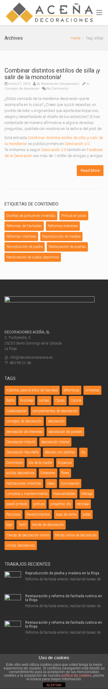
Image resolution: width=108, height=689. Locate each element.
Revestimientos (38, 514)
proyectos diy (60, 504)
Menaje (86, 494)
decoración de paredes (65, 432)
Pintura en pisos (73, 216)
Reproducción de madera (61, 236)
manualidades (64, 494)
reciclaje (83, 504)
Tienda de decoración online (27, 535)
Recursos (13, 514)
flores (65, 473)
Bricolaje (26, 400)
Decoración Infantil (20, 442)
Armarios (92, 390)
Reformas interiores (21, 236)
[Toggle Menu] (99, 13)
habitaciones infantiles (23, 483)
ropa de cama (66, 514)
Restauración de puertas (67, 247)
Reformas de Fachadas (24, 226)
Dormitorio (14, 463)
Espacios (65, 463)
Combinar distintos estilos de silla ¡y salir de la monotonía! (52, 74)
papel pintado (17, 504)
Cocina (75, 400)
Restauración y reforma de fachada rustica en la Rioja (63, 598)
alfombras (72, 390)
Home (75, 38)
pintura (39, 504)
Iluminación (70, 483)
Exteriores (48, 473)
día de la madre (40, 463)
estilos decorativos (20, 473)
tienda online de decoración (76, 535)
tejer (9, 525)
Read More (90, 170)
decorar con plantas (60, 452)
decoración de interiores (24, 432)
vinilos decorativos (20, 545)
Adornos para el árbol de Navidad (32, 390)
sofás (86, 514)
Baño (10, 400)
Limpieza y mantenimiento (27, 494)
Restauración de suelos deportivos (32, 257)
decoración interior (55, 442)
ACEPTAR (54, 685)
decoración (56, 421)
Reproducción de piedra (24, 247)
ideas (51, 483)
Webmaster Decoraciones (60, 84)
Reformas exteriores (63, 226)
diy (83, 452)
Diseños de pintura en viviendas (31, 216)
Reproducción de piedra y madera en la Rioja (62, 573)
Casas (60, 400)
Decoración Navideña (22, 452)
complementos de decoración (55, 411)
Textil (22, 525)
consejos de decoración (24, 421)
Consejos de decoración (21, 89)
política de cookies (76, 675)
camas (44, 400)
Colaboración (16, 411)
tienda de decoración (48, 525)
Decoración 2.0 (77, 143)
